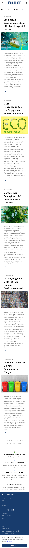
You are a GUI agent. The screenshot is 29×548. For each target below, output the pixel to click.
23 (14, 443)
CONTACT (4, 518)
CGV (3, 526)
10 (7, 443)
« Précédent (9, 440)
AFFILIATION (5, 505)
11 (10, 443)
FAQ (3, 500)
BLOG (3, 503)
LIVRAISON (4, 513)
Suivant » (19, 443)
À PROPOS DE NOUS (7, 498)
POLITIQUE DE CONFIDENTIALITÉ (10, 531)
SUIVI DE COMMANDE (7, 516)
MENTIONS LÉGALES (7, 528)
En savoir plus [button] (11, 541)
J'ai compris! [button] (14, 545)
